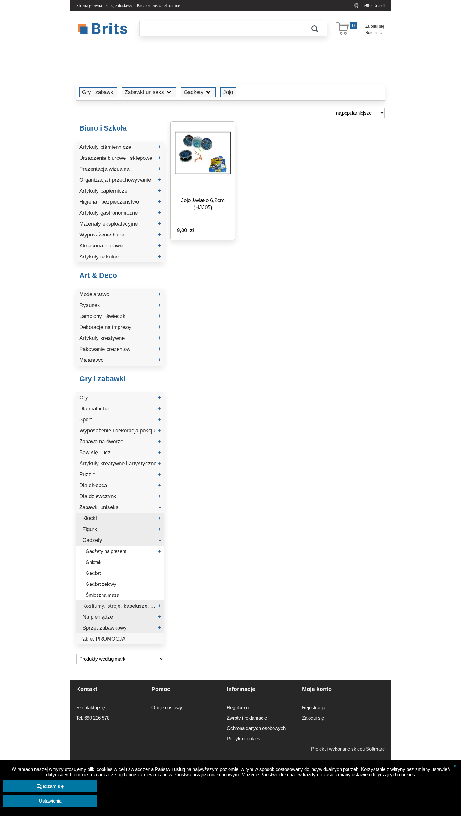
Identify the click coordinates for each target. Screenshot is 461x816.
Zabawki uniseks (144, 92)
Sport (120, 420)
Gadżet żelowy (101, 584)
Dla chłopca (120, 485)
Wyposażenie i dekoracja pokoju (120, 431)
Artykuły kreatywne (120, 338)
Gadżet (93, 573)
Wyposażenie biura (120, 235)
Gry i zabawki (98, 92)
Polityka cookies (243, 738)
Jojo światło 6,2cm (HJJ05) (203, 203)
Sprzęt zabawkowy (121, 628)
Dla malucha (120, 409)
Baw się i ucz (120, 452)
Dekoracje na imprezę (120, 327)
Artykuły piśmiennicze (120, 147)
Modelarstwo (120, 294)
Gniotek (94, 562)
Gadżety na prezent (123, 551)
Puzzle (120, 474)
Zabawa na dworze (120, 441)
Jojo (228, 92)
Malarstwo (120, 360)
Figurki (121, 529)
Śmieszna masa (102, 595)
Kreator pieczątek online (158, 5)
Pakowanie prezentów (120, 349)
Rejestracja (375, 32)
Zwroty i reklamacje (247, 717)
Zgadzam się (50, 786)
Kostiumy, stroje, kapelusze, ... (121, 606)
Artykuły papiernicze (120, 191)
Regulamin (238, 707)
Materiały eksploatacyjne (120, 224)
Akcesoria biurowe (120, 246)
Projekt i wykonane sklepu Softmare (348, 748)
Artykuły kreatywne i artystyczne (120, 463)
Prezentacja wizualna (120, 169)
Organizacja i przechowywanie (120, 180)
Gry (120, 398)
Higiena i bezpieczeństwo (120, 202)
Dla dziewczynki (120, 496)
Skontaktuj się (90, 707)
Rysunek (120, 305)
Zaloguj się (374, 26)
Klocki (121, 518)
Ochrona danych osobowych (256, 728)
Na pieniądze (121, 617)
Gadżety (194, 92)
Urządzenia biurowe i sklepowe (120, 158)
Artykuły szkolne (120, 257)
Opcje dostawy (119, 5)
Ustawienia (50, 800)
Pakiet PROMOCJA (102, 639)
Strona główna (89, 5)
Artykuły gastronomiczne (120, 213)
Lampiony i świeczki (120, 316)
